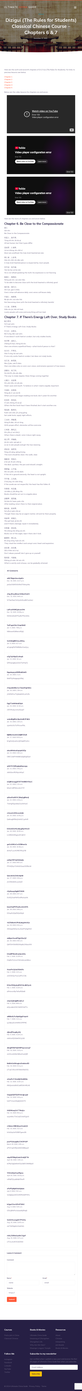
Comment (10, 1260)
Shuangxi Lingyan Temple (40, 1348)
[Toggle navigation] (75, 7)
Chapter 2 (8, 79)
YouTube (7, 1369)
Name (9, 1278)
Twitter (7, 1372)
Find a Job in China (11, 1335)
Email (45, 1278)
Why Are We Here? (37, 1345)
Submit (12, 1299)
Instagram (8, 1359)
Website (10, 1288)
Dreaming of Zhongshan (39, 1338)
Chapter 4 (8, 85)
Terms (43, 1386)
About (58, 1335)
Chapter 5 (8, 88)
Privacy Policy (34, 1386)
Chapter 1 (8, 77)
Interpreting (60, 1342)
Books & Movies (62, 1348)
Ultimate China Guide (38, 1335)
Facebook (8, 1362)
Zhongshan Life (36, 1342)
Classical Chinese (11, 1338)
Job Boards (60, 1345)
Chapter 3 (8, 82)
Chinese (59, 1338)
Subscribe (36, 1374)
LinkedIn (7, 1366)
